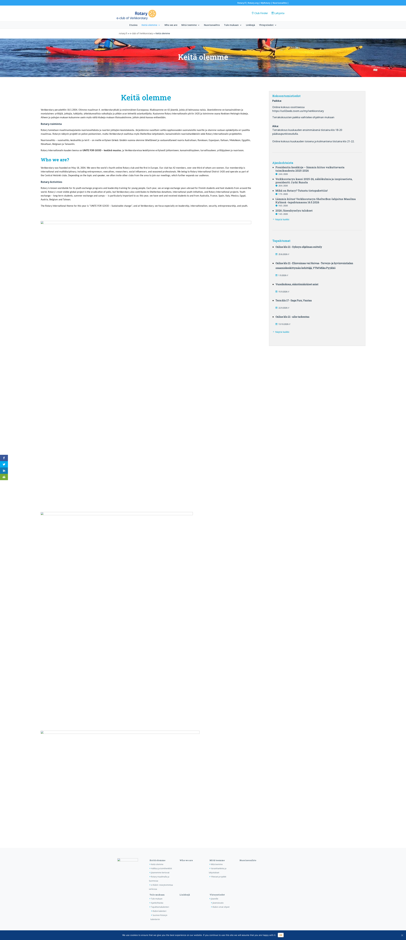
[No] (402, 935)
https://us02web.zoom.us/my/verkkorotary (298, 111)
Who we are (170, 25)
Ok (280, 935)
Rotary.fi (241, 2)
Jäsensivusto (218, 902)
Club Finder (261, 13)
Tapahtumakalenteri (160, 907)
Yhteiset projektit (218, 876)
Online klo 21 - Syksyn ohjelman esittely (298, 246)
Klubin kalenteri (159, 911)
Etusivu (133, 25)
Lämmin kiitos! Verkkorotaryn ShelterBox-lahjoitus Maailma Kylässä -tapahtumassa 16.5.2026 (315, 200)
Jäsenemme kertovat (160, 872)
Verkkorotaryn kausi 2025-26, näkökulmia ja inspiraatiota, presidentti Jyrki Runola (314, 180)
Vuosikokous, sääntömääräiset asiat (296, 284)
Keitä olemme (149, 25)
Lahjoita (279, 13)
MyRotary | (267, 2)
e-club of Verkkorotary (141, 33)
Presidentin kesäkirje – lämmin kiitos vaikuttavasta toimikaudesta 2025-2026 (309, 169)
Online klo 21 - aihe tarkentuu (292, 316)
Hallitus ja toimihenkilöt (161, 868)
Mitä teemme (189, 25)
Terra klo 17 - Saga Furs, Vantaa (293, 300)
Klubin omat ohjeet (221, 907)
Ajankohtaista (157, 902)
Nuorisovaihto (280, 2)
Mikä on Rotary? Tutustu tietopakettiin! (301, 190)
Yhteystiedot (266, 25)
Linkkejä (250, 25)
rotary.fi (123, 33)
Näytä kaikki (282, 219)
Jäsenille (214, 898)
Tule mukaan (231, 25)
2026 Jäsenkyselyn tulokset (294, 210)
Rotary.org (253, 2)
